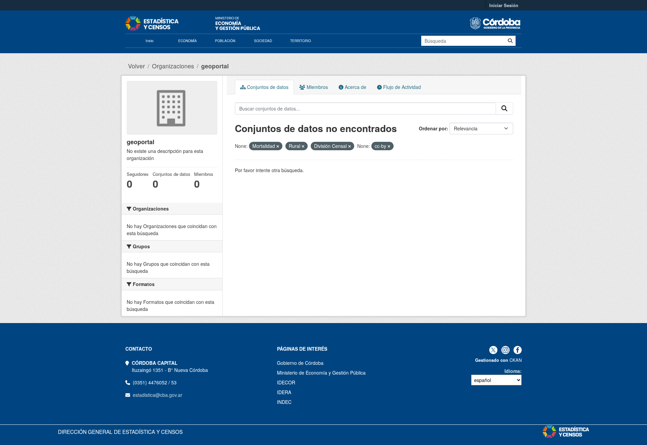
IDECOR (286, 382)
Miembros (316, 87)
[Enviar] (510, 41)
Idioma (512, 371)
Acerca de (354, 87)
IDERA (284, 392)
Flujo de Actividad (401, 87)
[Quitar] (277, 146)
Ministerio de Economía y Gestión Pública (321, 372)
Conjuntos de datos (267, 87)
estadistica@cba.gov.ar (157, 394)
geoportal (215, 66)
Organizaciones (173, 66)
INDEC (284, 402)
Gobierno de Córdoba (300, 362)
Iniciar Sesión (503, 5)
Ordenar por (432, 128)
